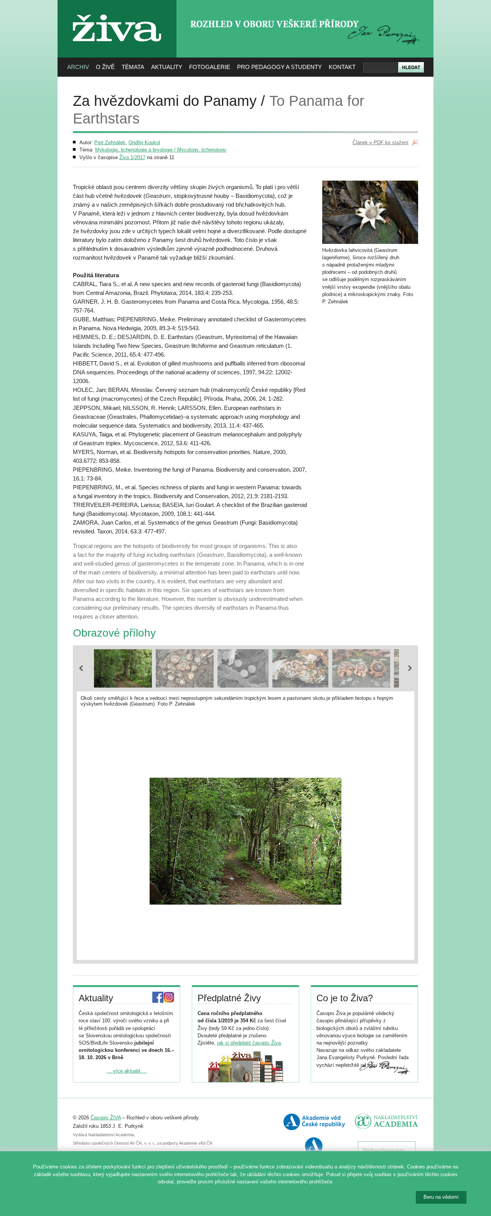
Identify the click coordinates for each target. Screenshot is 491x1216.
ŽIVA (117, 12)
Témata (133, 67)
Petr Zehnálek (109, 142)
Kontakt (342, 67)
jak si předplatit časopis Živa (249, 1043)
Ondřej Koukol (144, 142)
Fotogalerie (209, 67)
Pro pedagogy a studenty (279, 67)
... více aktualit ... (127, 1071)
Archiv (78, 67)
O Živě (105, 67)
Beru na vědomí (441, 1197)
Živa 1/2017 (132, 157)
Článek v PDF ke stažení (381, 142)
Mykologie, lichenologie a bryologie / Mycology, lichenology (160, 150)
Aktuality (166, 67)
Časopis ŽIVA (106, 1118)
